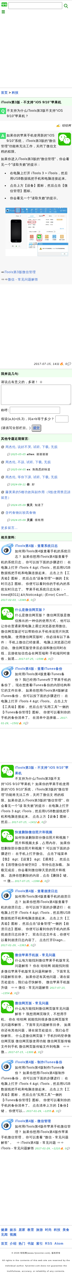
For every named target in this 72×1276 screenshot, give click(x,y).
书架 (30, 1243)
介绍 (13, 1243)
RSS (48, 1243)
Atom (58, 1243)
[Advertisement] (36, 52)
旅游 (39, 1229)
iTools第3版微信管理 (20, 272)
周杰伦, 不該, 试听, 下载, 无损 (28, 462)
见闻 (4, 1234)
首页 (4, 92)
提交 (36, 428)
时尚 (48, 1229)
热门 (22, 1243)
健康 (4, 1229)
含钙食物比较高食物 (20, 512)
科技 (15, 92)
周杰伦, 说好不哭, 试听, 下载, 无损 (31, 447)
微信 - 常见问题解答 (23, 279)
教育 (30, 1229)
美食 (66, 1229)
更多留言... (9, 528)
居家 (22, 1229)
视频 (13, 1234)
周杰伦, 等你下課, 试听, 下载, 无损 (31, 477)
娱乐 (13, 1229)
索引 (39, 1243)
